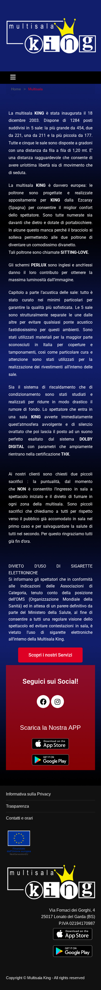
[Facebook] (43, 701)
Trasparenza (17, 806)
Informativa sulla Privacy (28, 794)
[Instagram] (57, 701)
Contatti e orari (19, 818)
